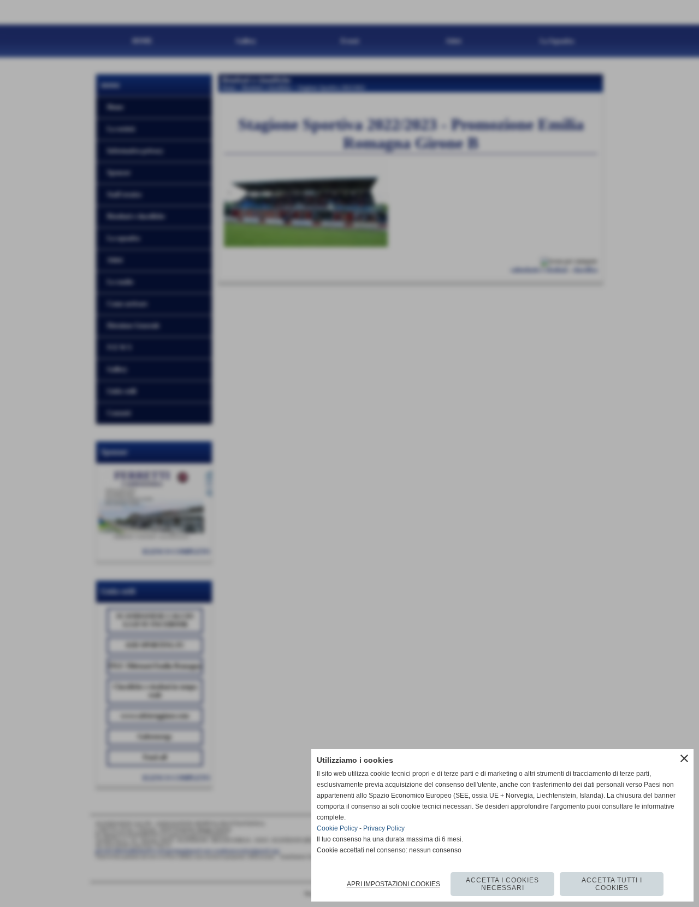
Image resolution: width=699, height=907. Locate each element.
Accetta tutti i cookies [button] (612, 884)
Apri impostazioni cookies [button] (393, 884)
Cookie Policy (337, 828)
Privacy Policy (384, 828)
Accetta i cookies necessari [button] (502, 884)
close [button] (684, 758)
